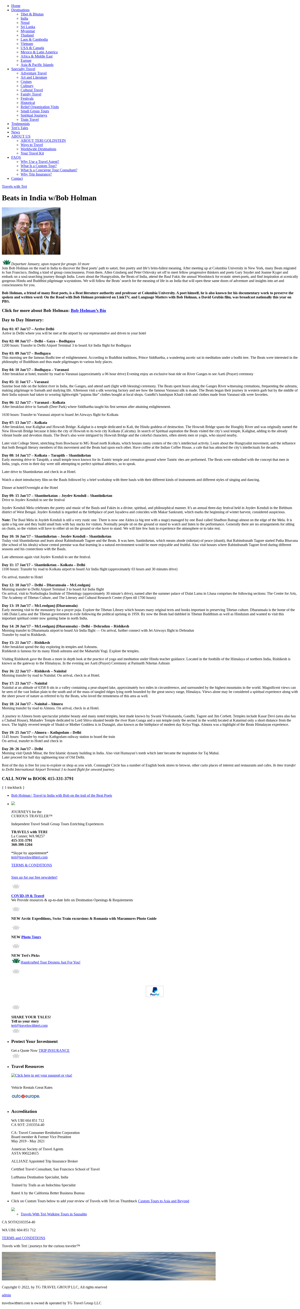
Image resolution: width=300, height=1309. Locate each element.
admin (6, 1295)
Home (15, 6)
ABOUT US (20, 136)
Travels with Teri (14, 186)
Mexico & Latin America (39, 52)
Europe (26, 60)
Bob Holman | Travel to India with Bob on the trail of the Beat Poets (61, 795)
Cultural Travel (32, 90)
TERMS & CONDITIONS (31, 865)
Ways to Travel (32, 145)
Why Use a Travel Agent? (40, 162)
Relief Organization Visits (40, 107)
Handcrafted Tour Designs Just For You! (50, 962)
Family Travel (31, 94)
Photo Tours (31, 937)
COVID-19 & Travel (27, 896)
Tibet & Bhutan (32, 14)
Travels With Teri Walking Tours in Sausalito (54, 1214)
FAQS (16, 157)
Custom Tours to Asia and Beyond (163, 1201)
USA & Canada (32, 48)
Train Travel (30, 119)
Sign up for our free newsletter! (34, 877)
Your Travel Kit (32, 153)
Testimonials (20, 124)
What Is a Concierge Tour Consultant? (49, 170)
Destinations (20, 10)
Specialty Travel (23, 69)
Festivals (27, 98)
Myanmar (28, 31)
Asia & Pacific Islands (37, 65)
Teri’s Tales (19, 128)
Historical (28, 103)
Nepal (25, 23)
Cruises (26, 82)
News (15, 132)
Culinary (27, 86)
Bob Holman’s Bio (88, 310)
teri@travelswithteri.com (29, 857)
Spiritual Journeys (34, 115)
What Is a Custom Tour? (39, 166)
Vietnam (27, 44)
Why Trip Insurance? (36, 174)
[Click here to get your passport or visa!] (41, 1075)
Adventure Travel (34, 73)
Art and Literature (34, 77)
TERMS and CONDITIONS (23, 1238)
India (24, 18)
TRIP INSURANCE (54, 1050)
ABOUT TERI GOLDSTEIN (43, 141)
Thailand (27, 35)
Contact (17, 178)
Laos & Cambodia (34, 39)
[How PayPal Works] (155, 996)
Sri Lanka (28, 27)
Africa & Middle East (36, 56)
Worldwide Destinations (38, 149)
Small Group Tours (35, 111)
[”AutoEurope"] (26, 1098)
